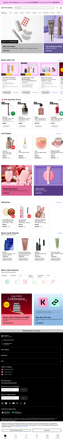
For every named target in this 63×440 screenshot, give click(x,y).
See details (15, 92)
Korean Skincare (31, 276)
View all (60, 60)
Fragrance (13, 275)
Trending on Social (41, 276)
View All (60, 233)
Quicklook (4, 109)
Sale (48, 275)
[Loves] (57, 8)
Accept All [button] (46, 430)
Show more (59, 133)
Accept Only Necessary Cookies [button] (16, 430)
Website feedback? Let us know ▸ (31, 331)
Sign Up (24, 398)
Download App (7, 92)
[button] (8, 249)
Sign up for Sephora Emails (8, 394)
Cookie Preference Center (20, 426)
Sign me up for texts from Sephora (10, 386)
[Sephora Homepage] (7, 8)
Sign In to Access (7, 259)
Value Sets (4, 275)
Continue (23, 390)
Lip (20, 275)
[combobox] (34, 7)
